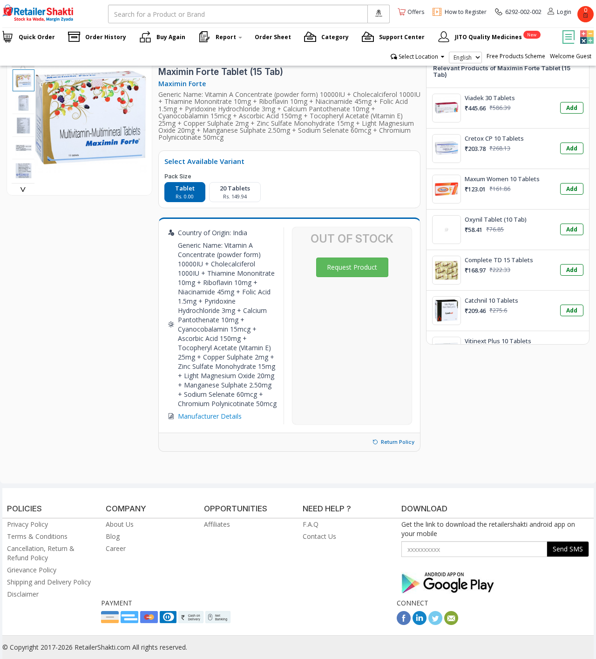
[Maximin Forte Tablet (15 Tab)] (91, 168)
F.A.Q (310, 524)
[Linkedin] (420, 622)
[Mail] (451, 622)
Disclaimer (23, 594)
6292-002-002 (523, 12)
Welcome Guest (570, 56)
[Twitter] (435, 622)
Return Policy (397, 442)
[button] (586, 30)
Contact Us (319, 536)
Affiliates (217, 524)
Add (571, 108)
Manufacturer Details (210, 416)
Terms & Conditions (37, 536)
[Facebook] (404, 622)
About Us (120, 524)
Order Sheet (273, 37)
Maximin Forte (182, 83)
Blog (113, 536)
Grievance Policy (31, 569)
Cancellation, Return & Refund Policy (40, 553)
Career (116, 548)
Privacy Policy (27, 524)
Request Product (352, 267)
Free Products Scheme (516, 56)
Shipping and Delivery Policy (49, 581)
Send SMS (568, 548)
